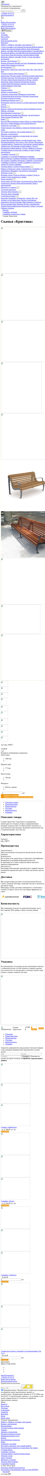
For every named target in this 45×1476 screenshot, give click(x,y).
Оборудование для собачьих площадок (15, 128)
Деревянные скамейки (26, 156)
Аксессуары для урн (8, 181)
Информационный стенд (10, 100)
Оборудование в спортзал (31, 202)
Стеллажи (39, 206)
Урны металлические (24, 183)
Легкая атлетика (16, 202)
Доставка (4, 35)
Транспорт (17, 86)
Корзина (6, 1472)
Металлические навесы (16, 121)
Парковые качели (35, 109)
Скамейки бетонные (17, 160)
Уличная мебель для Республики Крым (15, 167)
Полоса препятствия (8, 204)
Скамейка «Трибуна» (9, 1275)
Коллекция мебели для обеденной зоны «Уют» (24, 140)
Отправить (25, 1056)
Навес (3, 119)
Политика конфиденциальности (13, 1468)
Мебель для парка (7, 111)
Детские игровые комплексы (32, 76)
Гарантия (4, 39)
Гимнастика (16, 200)
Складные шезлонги (8, 190)
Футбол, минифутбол (32, 204)
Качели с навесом (7, 109)
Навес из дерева (31, 121)
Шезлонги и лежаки (8, 187)
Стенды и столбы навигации (26, 103)
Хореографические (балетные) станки (21, 206)
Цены (3, 1416)
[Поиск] (23, 10)
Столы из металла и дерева (16, 177)
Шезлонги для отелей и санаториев (24, 171)
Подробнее (5, 1132)
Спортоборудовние (8, 196)
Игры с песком (32, 80)
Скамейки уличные (8, 154)
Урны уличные (6, 179)
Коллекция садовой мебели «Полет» (24, 146)
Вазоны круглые (21, 63)
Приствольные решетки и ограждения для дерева (19, 136)
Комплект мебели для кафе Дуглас (14, 57)
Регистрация (11, 22)
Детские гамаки (16, 76)
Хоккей (4, 206)
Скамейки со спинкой (9, 156)
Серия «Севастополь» (24, 169)
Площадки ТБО (17, 117)
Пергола (33, 123)
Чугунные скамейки (13, 164)
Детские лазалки (33, 78)
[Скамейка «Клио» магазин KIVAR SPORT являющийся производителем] (15, 1176)
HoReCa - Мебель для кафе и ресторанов (16, 45)
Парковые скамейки (28, 158)
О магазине (5, 1410)
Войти (3, 22)
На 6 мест (27, 69)
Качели (4, 107)
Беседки (4, 121)
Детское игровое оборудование (12, 74)
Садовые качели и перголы (11, 150)
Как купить (5, 37)
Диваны (4, 88)
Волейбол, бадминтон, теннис (20, 198)
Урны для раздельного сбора (27, 181)
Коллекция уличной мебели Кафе (26, 55)
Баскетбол (5, 198)
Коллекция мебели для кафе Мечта (31, 51)
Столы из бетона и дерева (22, 175)
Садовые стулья (28, 150)
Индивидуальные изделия (10, 98)
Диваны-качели (6, 90)
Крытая (4, 69)
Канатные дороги (7, 82)
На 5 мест (19, 69)
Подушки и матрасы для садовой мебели (16, 132)
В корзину (5, 1282)
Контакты (4, 43)
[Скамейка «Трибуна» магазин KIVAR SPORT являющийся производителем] (15, 1250)
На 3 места (11, 69)
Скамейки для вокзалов (34, 160)
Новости (4, 1404)
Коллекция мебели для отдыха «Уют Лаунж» (18, 142)
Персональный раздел (9, 41)
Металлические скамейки (10, 158)
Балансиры (5, 76)
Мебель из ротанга (35, 148)
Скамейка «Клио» (7, 1201)
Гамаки (4, 140)
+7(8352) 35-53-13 (7, 13)
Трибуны (20, 204)
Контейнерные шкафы (9, 115)
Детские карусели (8, 78)
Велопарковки (6, 67)
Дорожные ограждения (26, 94)
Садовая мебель (7, 138)
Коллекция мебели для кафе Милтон (15, 53)
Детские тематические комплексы (14, 80)
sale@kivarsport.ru (7, 15)
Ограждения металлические (11, 96)
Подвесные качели (21, 109)
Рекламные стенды (8, 103)
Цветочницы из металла (15, 65)
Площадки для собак (9, 125)
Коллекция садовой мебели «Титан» (14, 148)
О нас (3, 33)
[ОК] (27, 1386)
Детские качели (21, 78)
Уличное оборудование (9, 192)
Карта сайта (5, 1418)
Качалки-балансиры (22, 82)
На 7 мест (34, 69)
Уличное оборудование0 (10, 194)
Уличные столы (7, 173)
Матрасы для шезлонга (9, 134)
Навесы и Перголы (8, 169)
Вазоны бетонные (8, 63)
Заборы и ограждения (9, 92)
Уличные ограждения (30, 96)
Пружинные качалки (19, 84)
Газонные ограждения (9, 94)
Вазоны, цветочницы (9, 61)
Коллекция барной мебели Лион (19, 49)
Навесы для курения (22, 123)
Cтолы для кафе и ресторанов (12, 47)
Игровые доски (7, 175)
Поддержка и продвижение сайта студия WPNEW (19, 1470)
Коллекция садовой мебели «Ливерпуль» (22, 143)
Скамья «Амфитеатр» (9, 1127)
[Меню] (3, 2)
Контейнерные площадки (10, 113)
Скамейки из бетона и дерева (12, 162)
